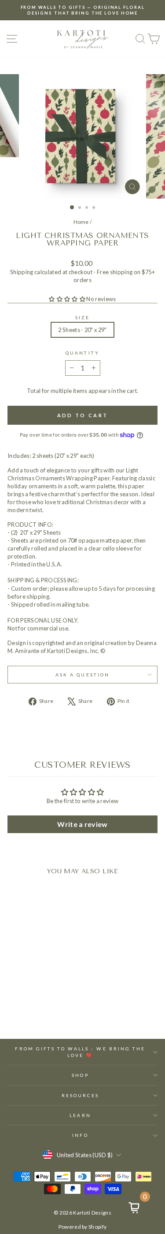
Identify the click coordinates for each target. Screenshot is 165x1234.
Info (80, 1135)
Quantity (82, 352)
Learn (80, 1115)
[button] (67, 298)
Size (82, 317)
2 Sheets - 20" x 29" (82, 329)
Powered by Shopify (83, 1226)
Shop (80, 1075)
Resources (80, 1095)
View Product (36, 1003)
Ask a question (82, 674)
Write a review (82, 824)
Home (81, 222)
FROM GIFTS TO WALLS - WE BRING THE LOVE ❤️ (80, 1051)
